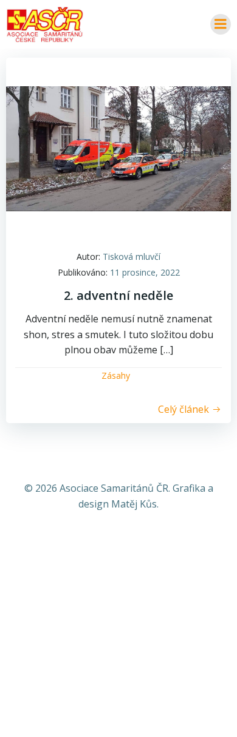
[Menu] (220, 24)
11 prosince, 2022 (145, 272)
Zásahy (115, 375)
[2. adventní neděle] (118, 147)
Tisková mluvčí (131, 256)
